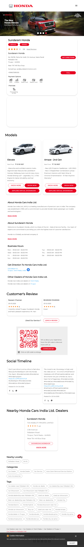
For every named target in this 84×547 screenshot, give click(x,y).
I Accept (72, 543)
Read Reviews (31, 49)
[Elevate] (23, 149)
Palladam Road (13, 461)
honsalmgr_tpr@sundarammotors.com (22, 69)
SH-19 (25, 461)
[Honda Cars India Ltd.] (21, 6)
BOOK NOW (32, 185)
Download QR (48, 348)
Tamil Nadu (35, 281)
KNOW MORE (16, 185)
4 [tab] (46, 33)
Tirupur (33, 284)
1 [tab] (38, 33)
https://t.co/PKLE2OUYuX (18, 379)
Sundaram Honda (36, 419)
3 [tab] (43, 33)
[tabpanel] (42, 24)
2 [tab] (40, 33)
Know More (41, 447)
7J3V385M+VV (13, 269)
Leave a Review (51, 320)
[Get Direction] (28, 271)
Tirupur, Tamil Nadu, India (17, 270)
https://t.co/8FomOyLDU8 (53, 386)
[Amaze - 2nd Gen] (60, 149)
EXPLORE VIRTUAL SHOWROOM (24, 191)
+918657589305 (13, 72)
